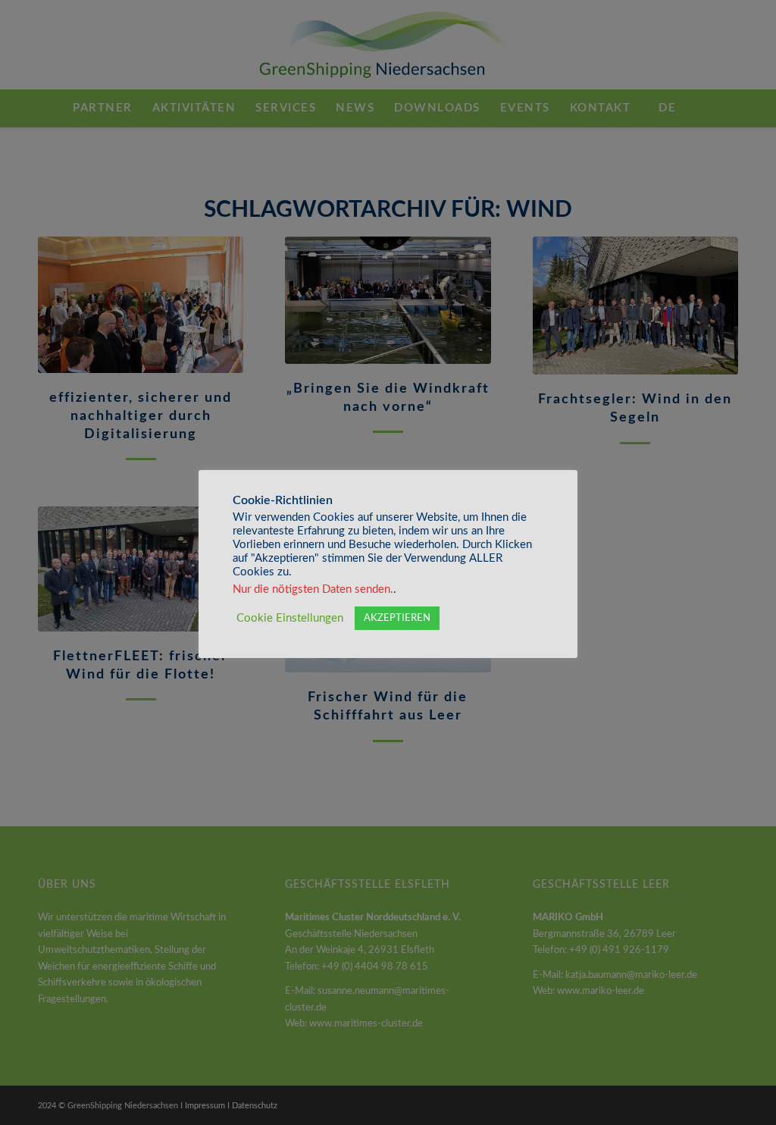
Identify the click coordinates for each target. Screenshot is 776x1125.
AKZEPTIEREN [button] (397, 618)
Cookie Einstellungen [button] (289, 618)
